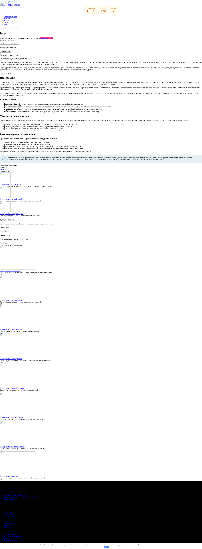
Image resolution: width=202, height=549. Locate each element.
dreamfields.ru (4, 169)
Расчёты (7, 20)
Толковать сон (5, 51)
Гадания (7, 19)
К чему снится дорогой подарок (11, 417)
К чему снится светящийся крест (11, 214)
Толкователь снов (10, 17)
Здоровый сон (9, 538)
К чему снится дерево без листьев (12, 388)
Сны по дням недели (11, 534)
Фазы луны (8, 512)
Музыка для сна (10, 523)
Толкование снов (46, 38)
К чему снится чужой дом (9, 476)
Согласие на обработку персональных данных (20, 497)
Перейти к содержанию (8, 1)
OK (106, 546)
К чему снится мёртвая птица (10, 184)
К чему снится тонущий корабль (11, 199)
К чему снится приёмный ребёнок (12, 447)
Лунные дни (8, 514)
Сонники (7, 527)
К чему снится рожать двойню (11, 359)
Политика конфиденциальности (15, 495)
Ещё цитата (4, 231)
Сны (5, 24)
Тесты (6, 22)
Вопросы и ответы (11, 540)
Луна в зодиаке (9, 516)
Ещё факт (4, 243)
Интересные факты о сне (13, 536)
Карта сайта (8, 499)
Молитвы (7, 525)
